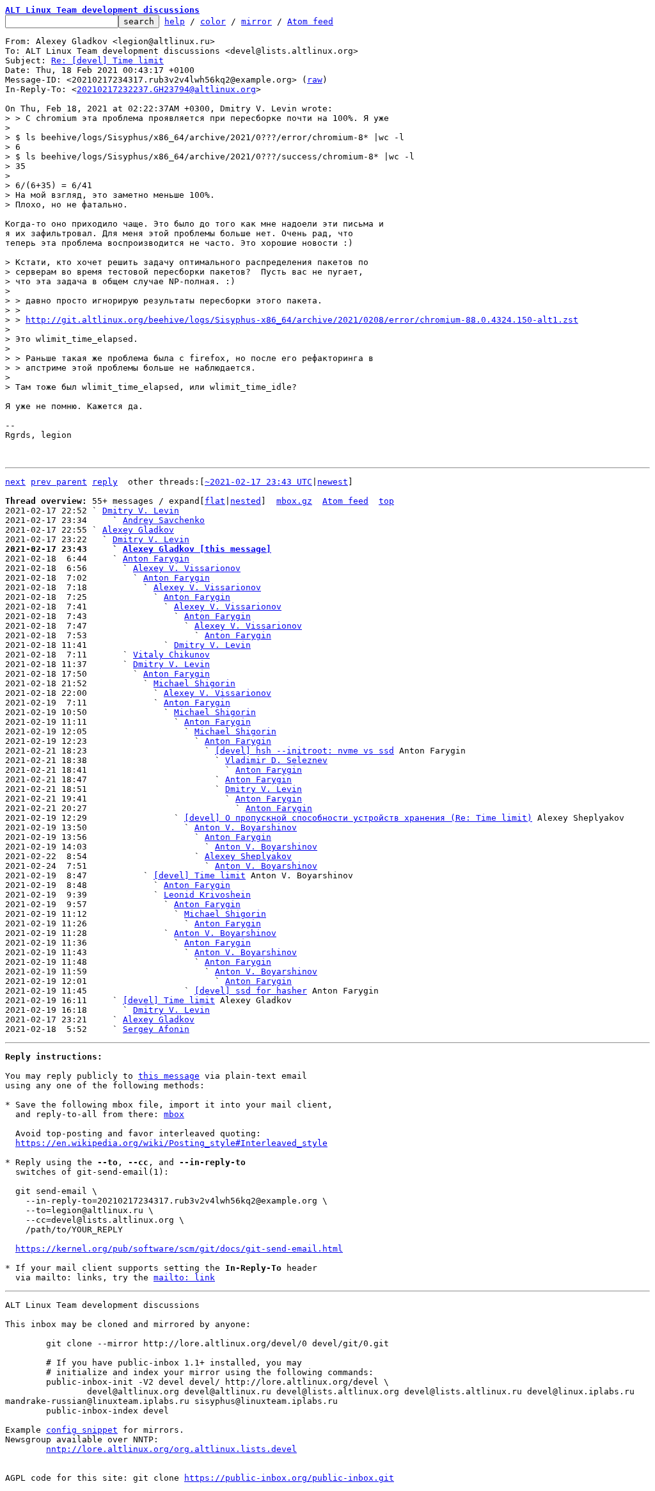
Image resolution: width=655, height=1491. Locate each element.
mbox (174, 1114)
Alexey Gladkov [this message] (197, 549)
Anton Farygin (156, 558)
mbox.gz (294, 501)
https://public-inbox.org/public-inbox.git (289, 1478)
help (174, 21)
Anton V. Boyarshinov (245, 827)
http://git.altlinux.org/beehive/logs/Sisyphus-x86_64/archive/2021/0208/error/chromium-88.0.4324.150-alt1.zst (302, 320)
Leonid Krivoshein (207, 894)
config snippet (82, 1430)
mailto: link (184, 1277)
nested (245, 501)
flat (215, 501)
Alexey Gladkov (138, 530)
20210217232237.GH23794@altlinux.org (166, 89)
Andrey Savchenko (164, 520)
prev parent (59, 482)
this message (169, 1076)
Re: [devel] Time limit (107, 60)
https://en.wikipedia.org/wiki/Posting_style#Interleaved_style (171, 1143)
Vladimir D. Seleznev (276, 760)
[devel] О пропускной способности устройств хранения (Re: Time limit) (358, 818)
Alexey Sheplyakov (248, 856)
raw (314, 80)
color (213, 21)
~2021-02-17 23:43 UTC (258, 482)
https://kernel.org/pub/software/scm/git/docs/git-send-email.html (179, 1248)
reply (105, 482)
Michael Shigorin (194, 683)
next (15, 482)
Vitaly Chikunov (171, 654)
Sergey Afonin (156, 1029)
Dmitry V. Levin (140, 510)
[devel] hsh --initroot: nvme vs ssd (304, 750)
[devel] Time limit (200, 875)
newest (332, 482)
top (386, 501)
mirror (256, 21)
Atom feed (310, 21)
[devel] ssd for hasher (250, 990)
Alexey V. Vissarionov (187, 568)
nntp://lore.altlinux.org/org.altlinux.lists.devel (171, 1449)
